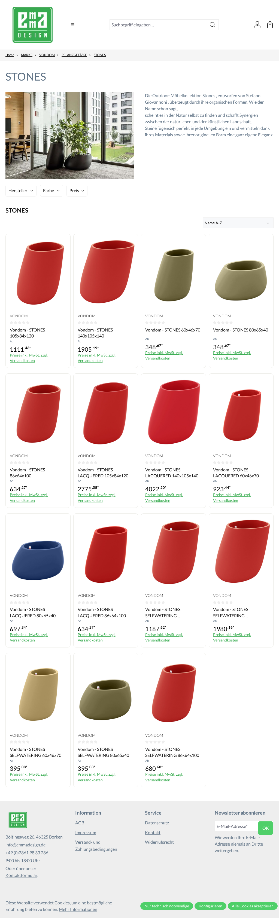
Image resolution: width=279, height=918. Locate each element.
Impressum (85, 832)
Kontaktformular (21, 875)
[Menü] (73, 25)
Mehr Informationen (78, 909)
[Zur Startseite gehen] (32, 25)
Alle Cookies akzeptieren (253, 906)
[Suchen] (213, 24)
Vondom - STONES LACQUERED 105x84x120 (103, 472)
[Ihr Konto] (257, 24)
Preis (74, 190)
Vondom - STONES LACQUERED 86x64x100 (102, 612)
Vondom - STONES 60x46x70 (172, 329)
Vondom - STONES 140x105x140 (95, 332)
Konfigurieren (210, 906)
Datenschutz (157, 822)
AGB (79, 822)
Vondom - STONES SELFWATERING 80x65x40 (103, 752)
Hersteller (17, 190)
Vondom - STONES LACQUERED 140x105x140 (171, 472)
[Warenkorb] (270, 24)
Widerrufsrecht (159, 842)
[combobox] (158, 24)
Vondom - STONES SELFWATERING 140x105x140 (230, 613)
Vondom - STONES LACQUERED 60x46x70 (236, 472)
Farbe (48, 190)
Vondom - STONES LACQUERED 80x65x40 (33, 612)
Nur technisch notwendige (166, 906)
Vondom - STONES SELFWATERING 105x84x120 (162, 613)
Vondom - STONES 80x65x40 (240, 329)
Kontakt (152, 832)
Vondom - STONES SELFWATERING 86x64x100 (172, 752)
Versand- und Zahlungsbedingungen (96, 845)
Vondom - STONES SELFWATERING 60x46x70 (35, 752)
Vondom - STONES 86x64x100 (27, 472)
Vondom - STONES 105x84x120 (27, 332)
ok (265, 828)
